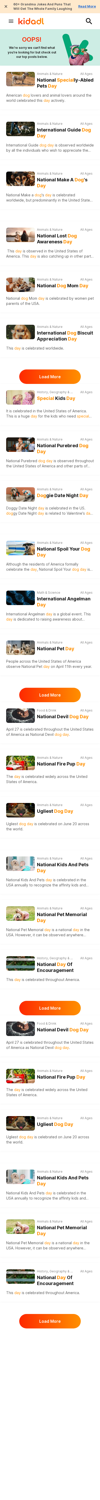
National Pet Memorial (62, 917)
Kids (56, 398)
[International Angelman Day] (20, 598)
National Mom (62, 285)
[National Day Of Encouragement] (20, 963)
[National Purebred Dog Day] (20, 444)
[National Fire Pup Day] (20, 763)
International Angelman (64, 601)
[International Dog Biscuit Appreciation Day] (20, 332)
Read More (87, 6)
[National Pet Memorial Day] (20, 913)
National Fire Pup (61, 764)
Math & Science (48, 592)
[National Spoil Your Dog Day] (20, 548)
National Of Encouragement (55, 967)
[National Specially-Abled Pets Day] (20, 79)
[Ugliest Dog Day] (20, 810)
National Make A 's (62, 182)
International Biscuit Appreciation (65, 336)
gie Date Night (62, 495)
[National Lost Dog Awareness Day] (20, 235)
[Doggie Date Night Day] (20, 494)
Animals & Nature (50, 74)
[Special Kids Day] (20, 397)
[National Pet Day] (20, 647)
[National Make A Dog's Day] (20, 179)
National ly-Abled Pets (65, 83)
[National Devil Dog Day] (20, 715)
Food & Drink (46, 710)
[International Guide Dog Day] (20, 129)
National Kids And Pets (62, 867)
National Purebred (62, 448)
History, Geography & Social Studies (55, 392)
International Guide (64, 132)
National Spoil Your (63, 552)
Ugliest (55, 811)
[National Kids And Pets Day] (20, 863)
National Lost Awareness (57, 238)
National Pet (55, 648)
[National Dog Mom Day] (20, 284)
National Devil (63, 716)
